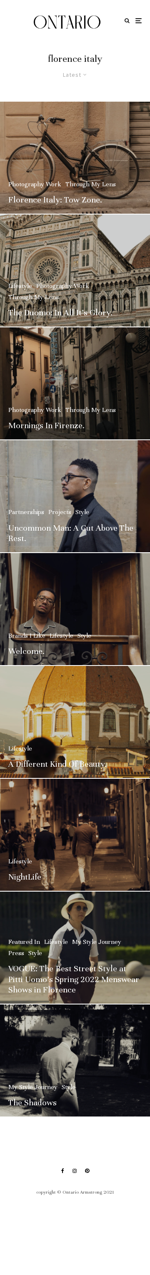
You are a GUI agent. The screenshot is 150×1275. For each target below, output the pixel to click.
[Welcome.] (75, 609)
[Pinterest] (87, 1170)
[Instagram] (74, 1170)
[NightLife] (75, 835)
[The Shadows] (75, 1060)
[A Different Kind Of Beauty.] (75, 722)
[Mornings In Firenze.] (75, 383)
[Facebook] (62, 1170)
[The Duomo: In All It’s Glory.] (75, 271)
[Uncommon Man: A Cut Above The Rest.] (75, 496)
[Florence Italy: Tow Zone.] (75, 158)
